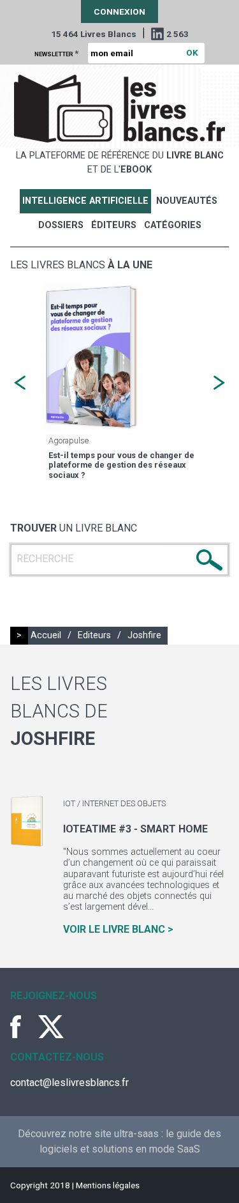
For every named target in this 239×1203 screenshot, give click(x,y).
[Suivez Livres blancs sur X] (51, 1026)
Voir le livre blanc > (118, 929)
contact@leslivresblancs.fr (69, 1083)
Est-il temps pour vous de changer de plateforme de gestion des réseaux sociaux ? (77, 465)
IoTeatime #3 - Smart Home (135, 829)
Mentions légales (108, 1185)
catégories (172, 225)
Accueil (46, 635)
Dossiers (60, 225)
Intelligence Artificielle (85, 200)
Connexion (119, 11)
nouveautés (186, 200)
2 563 (177, 34)
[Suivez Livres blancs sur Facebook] (23, 1026)
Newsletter (56, 53)
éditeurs (113, 225)
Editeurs (94, 635)
